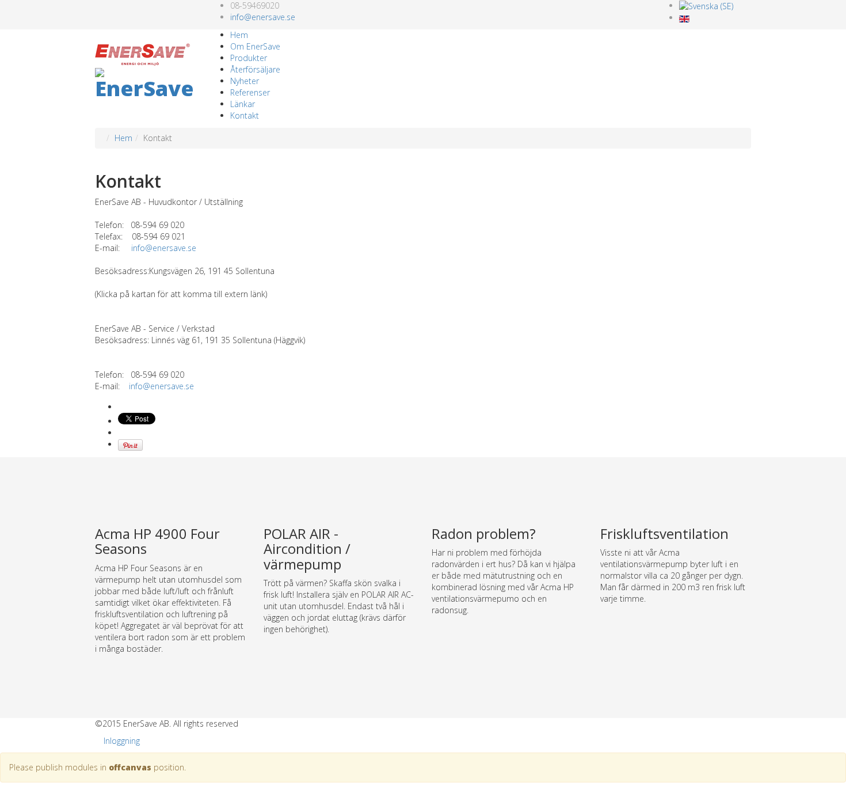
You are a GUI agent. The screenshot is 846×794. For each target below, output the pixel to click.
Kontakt (244, 115)
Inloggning (122, 740)
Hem (239, 34)
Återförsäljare (255, 69)
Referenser (250, 92)
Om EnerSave (255, 46)
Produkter (248, 57)
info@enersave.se (262, 17)
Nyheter (244, 80)
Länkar (242, 103)
